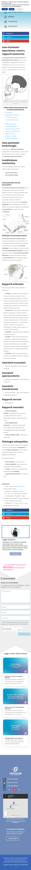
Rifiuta (11, 9)
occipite (13, 65)
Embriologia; (8, 112)
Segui (8, 789)
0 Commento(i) (12, 21)
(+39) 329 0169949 (12, 779)
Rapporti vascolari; (10, 136)
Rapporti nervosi (10, 133)
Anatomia (11, 16)
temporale (21, 70)
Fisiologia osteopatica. (12, 138)
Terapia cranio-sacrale (20, 503)
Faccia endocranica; (13, 120)
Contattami (12, 838)
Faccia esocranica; (12, 117)
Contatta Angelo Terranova (15, 553)
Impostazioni (19, 9)
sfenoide (19, 65)
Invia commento (24, 634)
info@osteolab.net (12, 782)
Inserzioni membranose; (12, 131)
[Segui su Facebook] (4, 789)
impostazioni (17, 6)
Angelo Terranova (18, 12)
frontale (5, 70)
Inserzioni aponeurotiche (12, 129)
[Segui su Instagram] (14, 789)
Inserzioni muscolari (11, 126)
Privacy (15, 866)
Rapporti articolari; (10, 124)
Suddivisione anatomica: (12, 115)
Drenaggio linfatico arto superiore (14, 738)
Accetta (4, 9)
